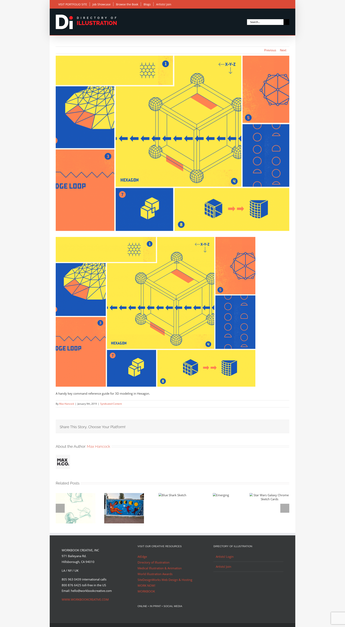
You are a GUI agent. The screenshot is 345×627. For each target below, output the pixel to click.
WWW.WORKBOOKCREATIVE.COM (85, 599)
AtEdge (142, 557)
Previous (270, 50)
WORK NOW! (146, 585)
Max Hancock (66, 403)
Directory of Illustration (154, 562)
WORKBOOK (146, 591)
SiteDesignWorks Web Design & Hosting (165, 580)
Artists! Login (225, 557)
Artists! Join (223, 567)
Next (283, 50)
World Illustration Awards (155, 574)
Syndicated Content (111, 403)
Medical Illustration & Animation (160, 568)
